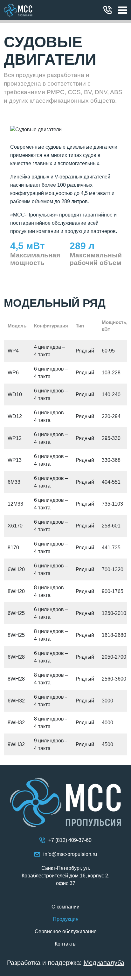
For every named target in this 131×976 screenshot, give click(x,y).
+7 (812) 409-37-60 (109, 10)
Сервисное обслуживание (66, 931)
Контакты (66, 944)
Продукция (66, 919)
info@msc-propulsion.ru (70, 854)
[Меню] (122, 10)
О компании (65, 906)
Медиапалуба (104, 962)
